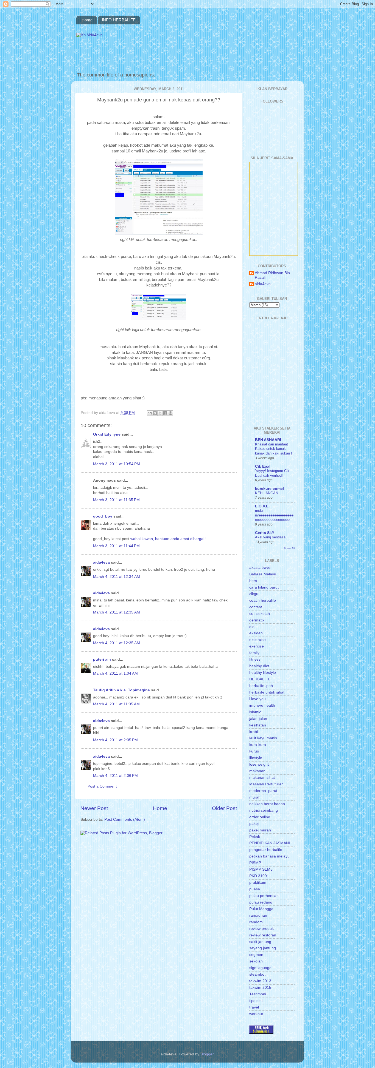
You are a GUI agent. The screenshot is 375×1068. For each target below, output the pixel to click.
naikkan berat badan (267, 804)
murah (255, 797)
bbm (253, 581)
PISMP (255, 863)
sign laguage (260, 968)
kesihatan (257, 725)
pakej (254, 824)
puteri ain (102, 659)
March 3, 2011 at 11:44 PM (116, 546)
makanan (257, 771)
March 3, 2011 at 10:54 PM (116, 464)
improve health (262, 705)
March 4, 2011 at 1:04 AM (115, 673)
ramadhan (258, 915)
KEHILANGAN (266, 493)
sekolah (256, 961)
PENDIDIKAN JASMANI (269, 843)
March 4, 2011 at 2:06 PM (115, 776)
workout (256, 1014)
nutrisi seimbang (263, 810)
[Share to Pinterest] (170, 413)
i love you (257, 699)
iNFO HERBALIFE (119, 20)
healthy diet (259, 666)
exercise (256, 646)
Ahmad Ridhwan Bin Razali (272, 275)
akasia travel (260, 568)
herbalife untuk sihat (266, 692)
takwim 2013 (260, 981)
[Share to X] (160, 413)
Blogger (207, 1054)
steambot (257, 974)
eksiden (256, 633)
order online (259, 817)
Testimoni (257, 994)
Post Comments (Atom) (124, 819)
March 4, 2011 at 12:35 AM (116, 612)
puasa (254, 889)
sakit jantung (260, 942)
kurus (254, 751)
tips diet (256, 1001)
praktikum (257, 882)
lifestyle (255, 758)
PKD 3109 (258, 876)
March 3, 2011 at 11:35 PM (116, 500)
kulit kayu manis (263, 738)
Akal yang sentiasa (270, 537)
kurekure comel (269, 489)
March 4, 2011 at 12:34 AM (116, 577)
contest (255, 607)
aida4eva (101, 562)
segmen (256, 955)
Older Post (224, 808)
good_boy (102, 516)
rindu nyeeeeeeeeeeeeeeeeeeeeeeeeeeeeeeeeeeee (274, 515)
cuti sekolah (259, 614)
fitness (255, 659)
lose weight (259, 764)
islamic (255, 712)
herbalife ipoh (261, 686)
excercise (257, 640)
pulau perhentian (264, 896)
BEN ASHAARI (268, 440)
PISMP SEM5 (261, 869)
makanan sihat (262, 778)
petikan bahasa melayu (269, 856)
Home (87, 20)
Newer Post (94, 808)
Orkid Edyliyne (107, 434)
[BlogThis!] (155, 413)
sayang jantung (262, 948)
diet (252, 627)
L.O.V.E (261, 506)
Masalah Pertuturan (266, 784)
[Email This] (149, 413)
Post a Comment (102, 786)
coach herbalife (262, 600)
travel (254, 1007)
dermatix (256, 620)
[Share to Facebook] (165, 413)
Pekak (254, 837)
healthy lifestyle (262, 673)
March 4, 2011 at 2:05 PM (115, 740)
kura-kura (257, 745)
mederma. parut (263, 791)
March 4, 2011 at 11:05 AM (116, 704)
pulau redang (260, 902)
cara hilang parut (264, 587)
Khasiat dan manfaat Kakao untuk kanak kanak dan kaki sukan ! (273, 448)
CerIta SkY (264, 533)
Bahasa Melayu (262, 574)
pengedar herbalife (265, 850)
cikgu (253, 594)
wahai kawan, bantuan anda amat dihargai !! (169, 539)
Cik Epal (262, 466)
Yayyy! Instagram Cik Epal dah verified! (272, 473)
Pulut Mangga (261, 909)
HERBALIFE (259, 679)
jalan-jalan (258, 719)
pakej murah (260, 830)
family (254, 653)
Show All (289, 548)
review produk (261, 929)
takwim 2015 (260, 987)
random (256, 922)
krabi (253, 732)
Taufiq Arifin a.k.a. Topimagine (121, 690)
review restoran (262, 935)
